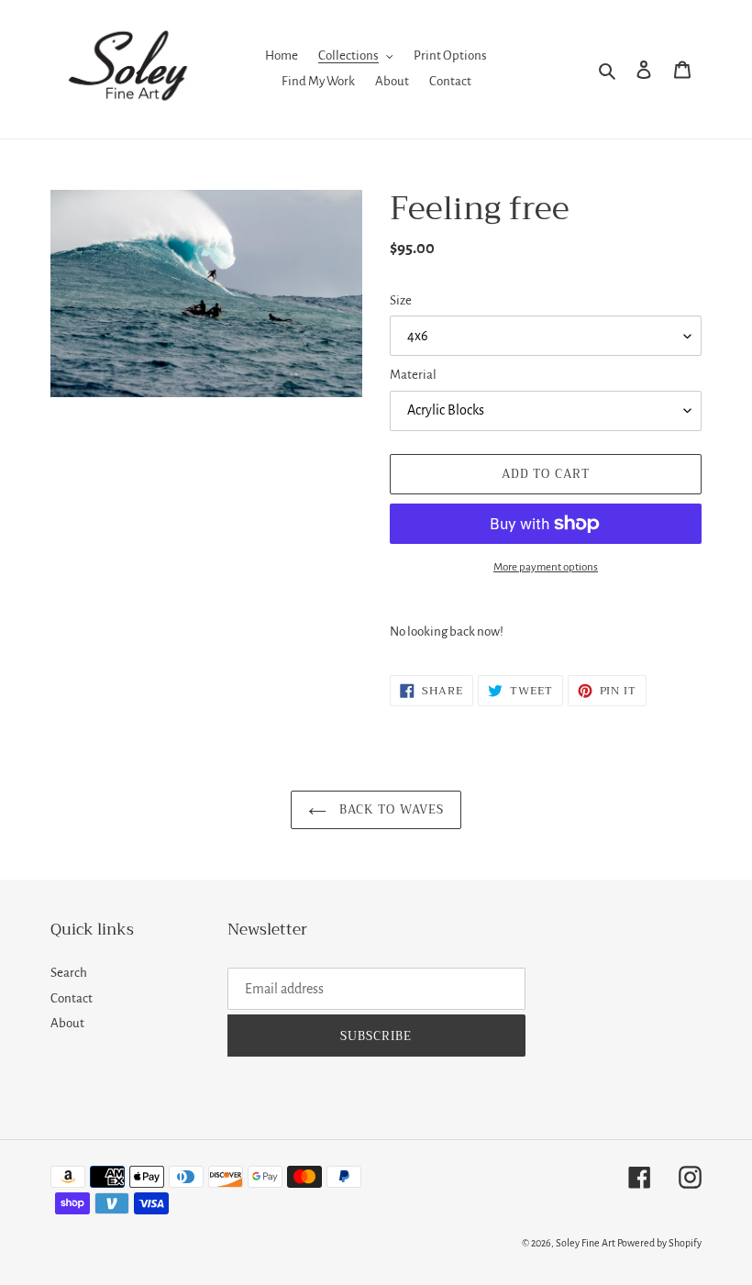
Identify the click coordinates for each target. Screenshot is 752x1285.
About (67, 1023)
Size (401, 300)
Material (413, 375)
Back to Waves (390, 809)
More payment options (545, 567)
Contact (71, 998)
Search (68, 973)
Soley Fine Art (585, 1242)
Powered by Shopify (659, 1242)
